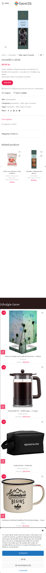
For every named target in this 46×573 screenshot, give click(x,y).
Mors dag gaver (23, 468)
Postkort (23, 359)
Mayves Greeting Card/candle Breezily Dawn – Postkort (23, 356)
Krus (23, 523)
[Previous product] (39, 55)
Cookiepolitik (23, 570)
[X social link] (10, 110)
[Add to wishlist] (19, 152)
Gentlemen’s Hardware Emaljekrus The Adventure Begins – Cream (23, 520)
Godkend (23, 553)
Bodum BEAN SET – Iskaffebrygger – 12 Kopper (23, 411)
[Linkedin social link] (16, 110)
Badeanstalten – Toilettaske (23, 465)
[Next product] (43, 55)
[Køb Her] (19, 156)
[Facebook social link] (8, 110)
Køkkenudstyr (23, 414)
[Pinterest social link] (13, 110)
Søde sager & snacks (26, 55)
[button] (43, 530)
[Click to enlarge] (5, 47)
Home (4, 55)
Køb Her (7, 83)
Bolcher (8, 176)
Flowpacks (14, 176)
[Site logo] (23, 3)
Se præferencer (23, 565)
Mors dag (12, 178)
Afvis (23, 559)
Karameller (13, 55)
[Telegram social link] (19, 110)
